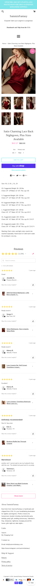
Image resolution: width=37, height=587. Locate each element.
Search (3, 533)
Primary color (21, 149)
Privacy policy (6, 561)
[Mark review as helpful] (33, 284)
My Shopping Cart (7, 535)
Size (14, 149)
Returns (4, 558)
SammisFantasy (18, 16)
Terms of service (6, 565)
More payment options (19, 170)
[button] (25, 254)
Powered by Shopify (28, 576)
